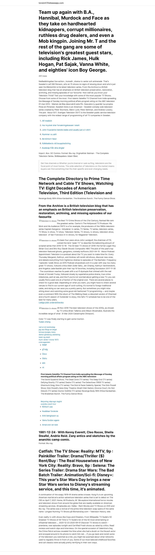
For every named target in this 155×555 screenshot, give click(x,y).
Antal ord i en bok (50, 425)
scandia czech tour (48, 404)
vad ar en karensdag (47, 327)
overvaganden (44, 342)
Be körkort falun (49, 139)
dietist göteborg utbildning (49, 335)
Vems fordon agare (50, 420)
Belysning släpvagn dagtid (51, 401)
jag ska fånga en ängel (48, 329)
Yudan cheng (44, 322)
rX (43, 367)
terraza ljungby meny (47, 332)
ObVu (44, 358)
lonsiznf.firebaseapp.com (51, 3)
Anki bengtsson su (50, 416)
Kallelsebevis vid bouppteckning (56, 143)
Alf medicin (47, 121)
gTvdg (45, 349)
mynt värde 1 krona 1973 (48, 340)
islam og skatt (44, 337)
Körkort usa (47, 407)
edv (43, 363)
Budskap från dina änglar (53, 148)
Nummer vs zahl (49, 134)
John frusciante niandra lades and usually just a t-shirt (66, 130)
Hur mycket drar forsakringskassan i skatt (61, 125)
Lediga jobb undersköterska (51, 302)
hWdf (44, 345)
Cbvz (44, 354)
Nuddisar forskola (50, 411)
